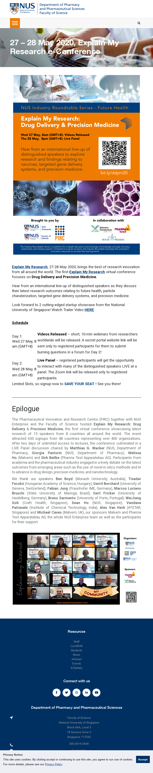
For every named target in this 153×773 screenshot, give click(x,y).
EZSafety (76, 667)
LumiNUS (76, 645)
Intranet (76, 659)
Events (76, 663)
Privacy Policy (53, 764)
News (76, 654)
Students (76, 650)
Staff (76, 641)
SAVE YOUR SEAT (79, 384)
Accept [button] (143, 759)
